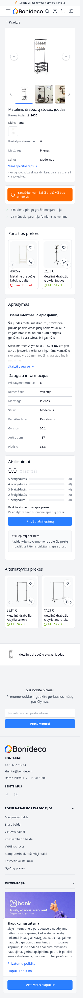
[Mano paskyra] (55, 11)
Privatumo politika (21, 963)
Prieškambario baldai (19, 839)
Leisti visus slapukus (40, 985)
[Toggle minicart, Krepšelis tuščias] (63, 11)
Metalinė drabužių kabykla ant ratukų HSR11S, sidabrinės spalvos (57, 618)
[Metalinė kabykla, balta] (13, 131)
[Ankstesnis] (14, 57)
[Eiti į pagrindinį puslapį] (28, 11)
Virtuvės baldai (15, 832)
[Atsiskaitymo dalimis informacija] (40, 913)
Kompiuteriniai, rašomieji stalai (26, 854)
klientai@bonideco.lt (18, 771)
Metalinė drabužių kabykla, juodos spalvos (56, 278)
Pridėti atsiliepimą (40, 521)
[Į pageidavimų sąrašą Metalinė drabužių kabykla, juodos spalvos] (63, 247)
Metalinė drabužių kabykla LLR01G (19, 618)
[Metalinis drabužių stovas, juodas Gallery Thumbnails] (40, 94)
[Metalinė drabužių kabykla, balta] (23, 254)
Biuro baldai (13, 824)
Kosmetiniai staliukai (19, 861)
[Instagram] (15, 794)
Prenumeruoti (40, 724)
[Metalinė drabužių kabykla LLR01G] (22, 592)
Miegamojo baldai (17, 817)
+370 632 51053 (15, 765)
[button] (40, 808)
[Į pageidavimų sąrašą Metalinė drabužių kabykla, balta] (30, 247)
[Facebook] (6, 794)
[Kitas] (66, 57)
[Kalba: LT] (71, 11)
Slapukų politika (19, 971)
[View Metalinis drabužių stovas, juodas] (24, 94)
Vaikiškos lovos (15, 846)
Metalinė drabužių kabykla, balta (22, 278)
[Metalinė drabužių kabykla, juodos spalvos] (57, 254)
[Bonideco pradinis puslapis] (25, 749)
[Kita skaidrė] (67, 265)
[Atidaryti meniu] (8, 11)
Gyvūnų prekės (15, 868)
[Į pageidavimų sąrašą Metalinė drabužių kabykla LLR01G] (30, 583)
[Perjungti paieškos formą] (47, 11)
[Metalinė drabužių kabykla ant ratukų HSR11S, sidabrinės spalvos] (59, 592)
